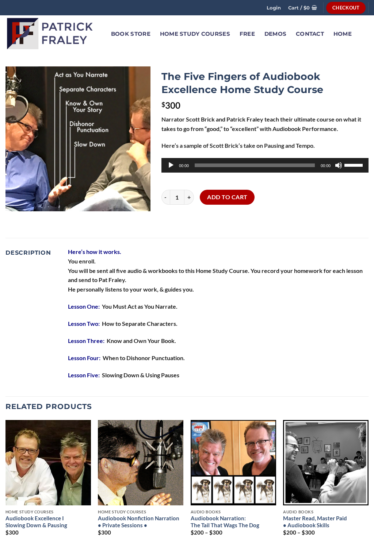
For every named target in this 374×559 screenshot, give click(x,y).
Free (247, 34)
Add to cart (227, 197)
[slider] (354, 164)
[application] (265, 165)
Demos (275, 34)
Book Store (130, 34)
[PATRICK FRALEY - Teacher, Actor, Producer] (50, 34)
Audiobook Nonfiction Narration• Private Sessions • (138, 521)
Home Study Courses (195, 34)
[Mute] (338, 165)
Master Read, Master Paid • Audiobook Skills (315, 521)
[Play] (171, 165)
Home (342, 34)
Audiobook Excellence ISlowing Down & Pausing (36, 521)
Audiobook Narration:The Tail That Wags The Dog (225, 521)
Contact (310, 34)
